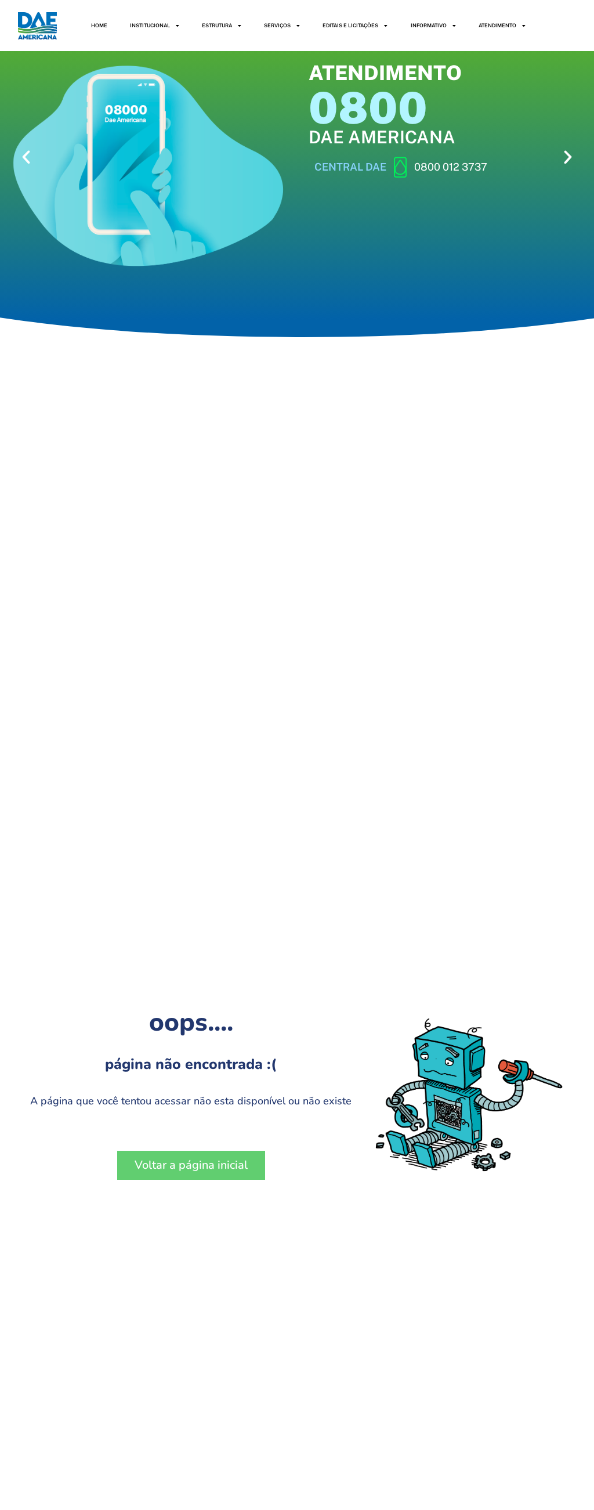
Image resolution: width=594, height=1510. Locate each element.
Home (99, 25)
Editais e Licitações (350, 25)
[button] (26, 157)
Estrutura (217, 25)
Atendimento (497, 25)
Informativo (429, 25)
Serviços (277, 25)
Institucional (150, 25)
